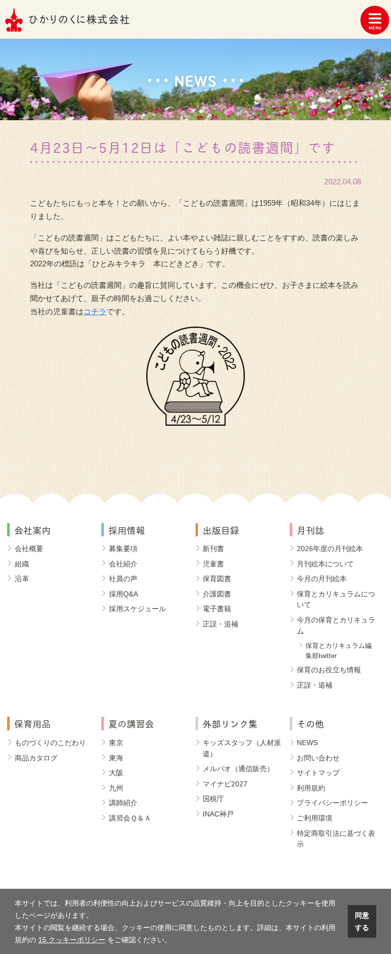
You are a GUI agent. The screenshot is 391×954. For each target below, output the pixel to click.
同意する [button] (362, 921)
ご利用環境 (314, 818)
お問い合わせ (318, 758)
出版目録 (221, 529)
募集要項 (123, 548)
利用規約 (311, 788)
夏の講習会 (131, 723)
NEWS (307, 743)
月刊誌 (310, 529)
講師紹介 (123, 803)
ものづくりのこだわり (50, 743)
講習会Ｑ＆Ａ (130, 818)
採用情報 (126, 529)
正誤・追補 (220, 624)
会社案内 (32, 529)
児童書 (213, 564)
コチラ (94, 311)
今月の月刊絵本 (322, 579)
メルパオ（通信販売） (238, 769)
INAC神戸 (218, 814)
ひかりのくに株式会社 (79, 18)
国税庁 (213, 799)
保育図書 (217, 579)
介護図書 (217, 594)
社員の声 (123, 579)
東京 (116, 743)
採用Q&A (123, 594)
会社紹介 (123, 564)
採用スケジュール (137, 609)
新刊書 (213, 548)
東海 (116, 758)
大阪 (116, 773)
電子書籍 (217, 609)
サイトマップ (318, 773)
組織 (22, 564)
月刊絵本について (325, 564)
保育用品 (32, 723)
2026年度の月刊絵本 (330, 548)
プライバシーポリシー (332, 803)
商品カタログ (36, 758)
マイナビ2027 (225, 784)
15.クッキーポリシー (71, 940)
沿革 (22, 579)
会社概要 (29, 548)
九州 (116, 788)
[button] (175, 940)
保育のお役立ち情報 (329, 670)
